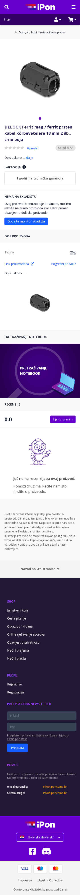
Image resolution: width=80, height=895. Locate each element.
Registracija (15, 692)
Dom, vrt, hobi (28, 32)
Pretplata (17, 748)
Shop (7, 19)
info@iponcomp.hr (55, 787)
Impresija (25, 880)
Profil (12, 675)
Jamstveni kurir (17, 610)
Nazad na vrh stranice (38, 569)
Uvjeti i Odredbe (50, 880)
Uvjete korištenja (46, 735)
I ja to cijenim (63, 419)
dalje (29, 157)
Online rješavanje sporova (26, 634)
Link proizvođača (16, 264)
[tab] (40, 118)
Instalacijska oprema (52, 32)
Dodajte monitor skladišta (26, 221)
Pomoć (13, 765)
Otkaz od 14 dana (20, 626)
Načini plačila (16, 658)
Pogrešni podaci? (63, 264)
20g (73, 252)
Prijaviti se (14, 684)
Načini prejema (18, 650)
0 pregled (33, 148)
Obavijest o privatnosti (23, 642)
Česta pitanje (16, 618)
